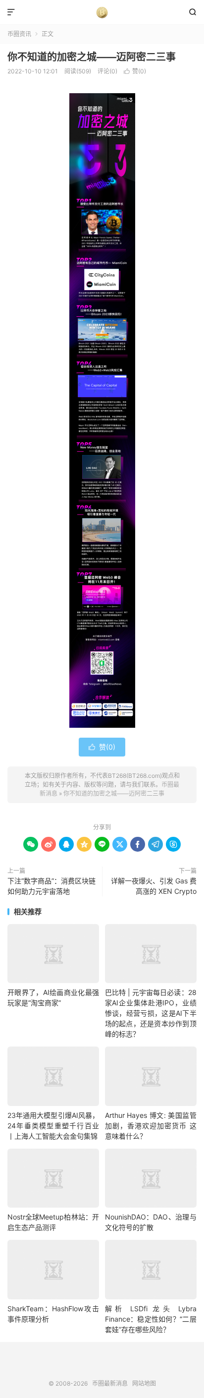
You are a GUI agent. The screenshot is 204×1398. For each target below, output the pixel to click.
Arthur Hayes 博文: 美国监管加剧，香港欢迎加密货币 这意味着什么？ (151, 1125)
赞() (135, 71)
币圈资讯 (19, 34)
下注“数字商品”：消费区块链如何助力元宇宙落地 (51, 885)
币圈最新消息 (102, 12)
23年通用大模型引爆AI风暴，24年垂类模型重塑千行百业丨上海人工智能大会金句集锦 (53, 1125)
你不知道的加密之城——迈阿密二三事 (91, 57)
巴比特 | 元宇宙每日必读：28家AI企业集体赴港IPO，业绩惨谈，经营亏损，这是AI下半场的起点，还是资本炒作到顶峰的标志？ (151, 1013)
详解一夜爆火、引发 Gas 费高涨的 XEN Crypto (154, 885)
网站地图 (144, 1383)
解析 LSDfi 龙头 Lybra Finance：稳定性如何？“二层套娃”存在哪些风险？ (151, 1319)
